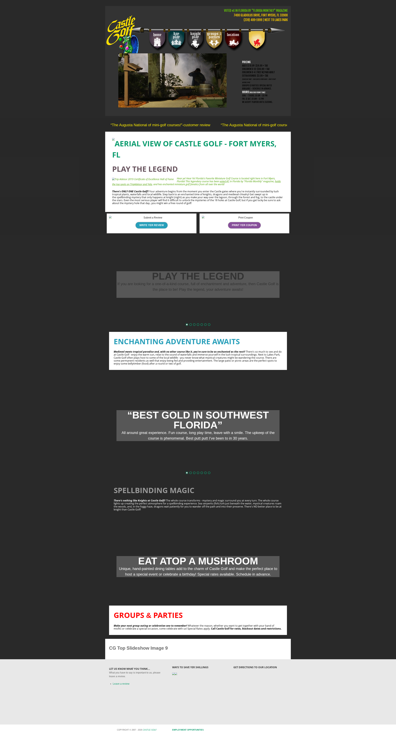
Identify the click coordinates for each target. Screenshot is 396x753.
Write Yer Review (151, 225)
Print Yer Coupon (244, 225)
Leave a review (121, 683)
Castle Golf (150, 730)
